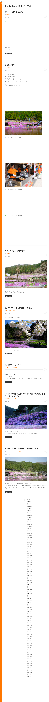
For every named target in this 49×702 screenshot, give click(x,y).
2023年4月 (30, 526)
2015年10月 (30, 613)
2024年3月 (30, 519)
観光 (14, 310)
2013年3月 (30, 667)
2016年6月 (30, 600)
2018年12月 (30, 551)
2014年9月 (30, 634)
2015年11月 (30, 611)
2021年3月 (30, 535)
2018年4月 (30, 566)
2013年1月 (30, 670)
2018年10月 (30, 555)
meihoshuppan (9, 367)
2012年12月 (30, 672)
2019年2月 (30, 548)
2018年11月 (30, 553)
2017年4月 (30, 586)
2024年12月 (30, 512)
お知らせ (13, 14)
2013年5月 (30, 663)
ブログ (17, 14)
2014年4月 (30, 643)
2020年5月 (30, 542)
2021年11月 (30, 530)
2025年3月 (30, 510)
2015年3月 (30, 625)
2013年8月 (30, 658)
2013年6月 (30, 661)
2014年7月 (30, 638)
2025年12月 (30, 503)
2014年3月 (30, 645)
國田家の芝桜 (10, 65)
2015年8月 (30, 616)
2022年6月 (30, 528)
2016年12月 (30, 589)
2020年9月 (30, 539)
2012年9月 (30, 676)
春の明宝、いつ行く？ (14, 365)
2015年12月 (30, 609)
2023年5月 (30, 524)
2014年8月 (30, 636)
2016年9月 (30, 595)
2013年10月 (30, 654)
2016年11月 (30, 591)
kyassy (7, 253)
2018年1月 (30, 569)
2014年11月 (30, 631)
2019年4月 (30, 546)
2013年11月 (30, 652)
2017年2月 (30, 587)
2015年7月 (30, 618)
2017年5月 (30, 584)
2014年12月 (30, 629)
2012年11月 (30, 674)
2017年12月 (30, 571)
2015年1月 (30, 627)
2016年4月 (30, 604)
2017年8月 (30, 578)
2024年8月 (30, 515)
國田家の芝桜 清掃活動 (15, 251)
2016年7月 (30, 598)
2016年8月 (30, 596)
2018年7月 (30, 560)
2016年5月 (30, 602)
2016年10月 (30, 593)
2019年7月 (30, 544)
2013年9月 (30, 656)
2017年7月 (30, 580)
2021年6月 (30, 533)
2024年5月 (30, 517)
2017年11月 (30, 573)
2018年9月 (30, 557)
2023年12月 (30, 521)
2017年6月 (30, 582)
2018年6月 (30, 562)
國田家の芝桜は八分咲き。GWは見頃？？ (21, 448)
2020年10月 (30, 537)
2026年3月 (30, 501)
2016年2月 (30, 607)
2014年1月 (30, 649)
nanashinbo (8, 14)
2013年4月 (30, 665)
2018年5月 (30, 564)
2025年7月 (30, 508)
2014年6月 (30, 640)
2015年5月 (30, 622)
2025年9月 (30, 506)
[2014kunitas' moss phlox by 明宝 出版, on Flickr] (10, 374)
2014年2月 (30, 647)
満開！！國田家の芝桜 (14, 12)
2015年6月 (30, 620)
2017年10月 (30, 575)
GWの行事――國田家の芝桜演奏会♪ (19, 308)
